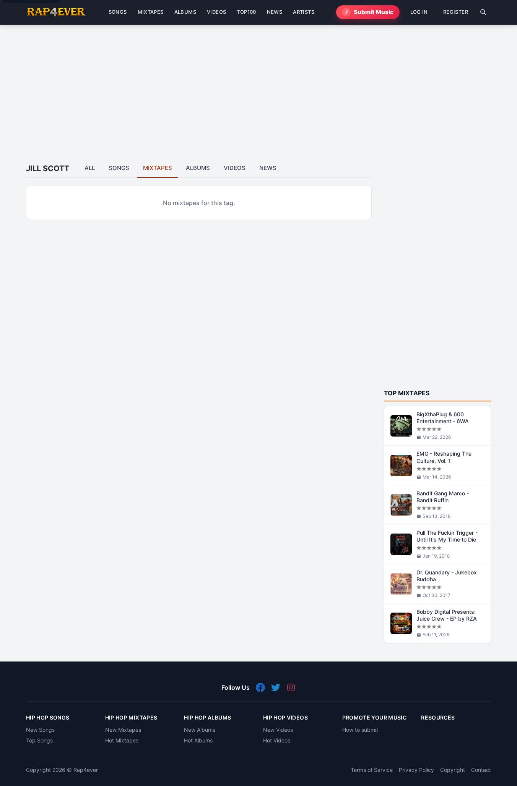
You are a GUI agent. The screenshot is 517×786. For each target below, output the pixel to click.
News (267, 167)
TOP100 (246, 12)
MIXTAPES (151, 12)
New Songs (40, 729)
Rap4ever (85, 770)
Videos (234, 167)
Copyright (452, 770)
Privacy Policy (416, 770)
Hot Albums (198, 740)
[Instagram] (291, 687)
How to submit (360, 729)
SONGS (118, 12)
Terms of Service (372, 770)
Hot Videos (276, 740)
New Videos (278, 729)
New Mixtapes (123, 729)
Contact (481, 770)
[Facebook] (260, 687)
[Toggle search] (483, 12)
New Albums (199, 729)
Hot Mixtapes (121, 740)
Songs (119, 167)
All (90, 167)
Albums (198, 167)
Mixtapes (157, 167)
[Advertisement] (255, 85)
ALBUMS (185, 12)
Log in (419, 12)
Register (455, 12)
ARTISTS (303, 12)
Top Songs (39, 740)
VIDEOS (216, 12)
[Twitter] (275, 687)
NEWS (275, 12)
